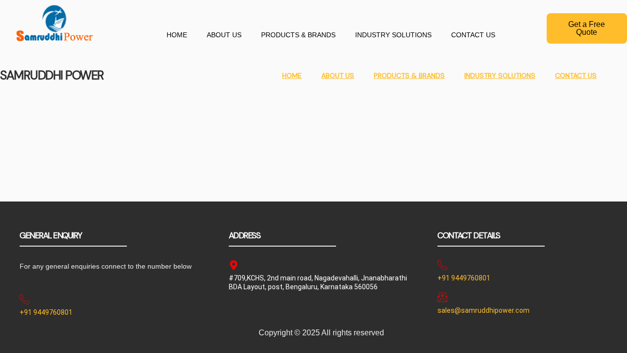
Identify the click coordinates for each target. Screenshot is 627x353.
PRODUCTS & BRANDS (298, 35)
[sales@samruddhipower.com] (442, 297)
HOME (177, 35)
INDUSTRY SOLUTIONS (393, 35)
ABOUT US (224, 35)
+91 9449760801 (46, 312)
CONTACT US (473, 35)
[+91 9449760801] (24, 299)
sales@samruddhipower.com (483, 310)
